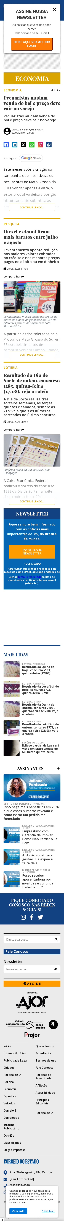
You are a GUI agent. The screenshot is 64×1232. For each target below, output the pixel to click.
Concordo (18, 1211)
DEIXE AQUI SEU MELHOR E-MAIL (32, 44)
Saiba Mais (48, 1211)
